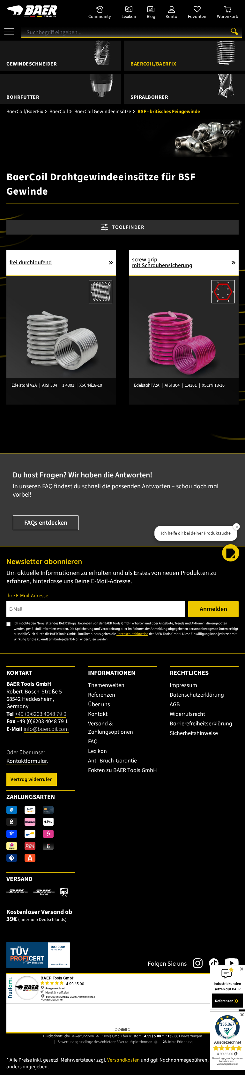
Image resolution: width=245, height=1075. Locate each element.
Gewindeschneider (31, 63)
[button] (230, 553)
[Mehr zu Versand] (37, 891)
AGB (175, 704)
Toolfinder (127, 227)
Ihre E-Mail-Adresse (27, 595)
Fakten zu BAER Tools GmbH (122, 770)
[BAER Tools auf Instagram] (195, 963)
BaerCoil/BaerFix (153, 63)
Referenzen (101, 695)
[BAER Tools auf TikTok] (211, 963)
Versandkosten (123, 1059)
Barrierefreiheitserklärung (201, 724)
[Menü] (9, 29)
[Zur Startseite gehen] (40, 11)
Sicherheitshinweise (194, 733)
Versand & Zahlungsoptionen (110, 728)
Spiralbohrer (149, 97)
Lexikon (97, 751)
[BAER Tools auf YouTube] (229, 963)
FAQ (93, 742)
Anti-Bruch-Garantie (112, 761)
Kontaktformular (26, 761)
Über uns (99, 704)
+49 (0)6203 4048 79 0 (40, 714)
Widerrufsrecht (187, 714)
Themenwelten (106, 685)
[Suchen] (234, 31)
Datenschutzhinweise (132, 633)
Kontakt (98, 714)
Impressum (183, 685)
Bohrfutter (22, 97)
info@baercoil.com (46, 729)
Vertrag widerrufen (32, 779)
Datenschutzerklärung (197, 695)
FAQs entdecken (45, 522)
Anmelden (213, 609)
